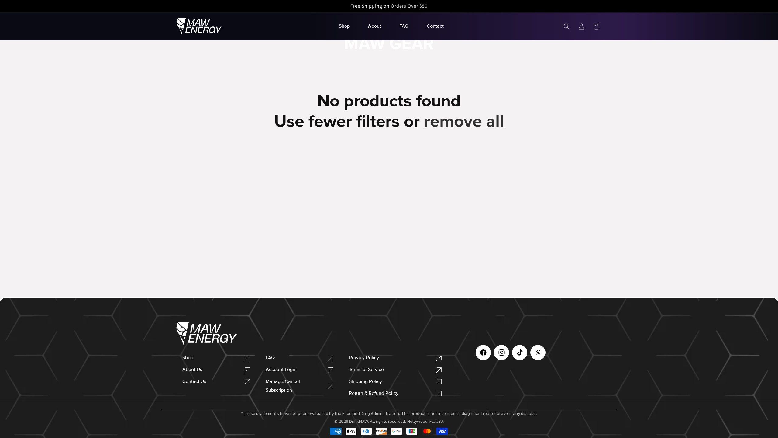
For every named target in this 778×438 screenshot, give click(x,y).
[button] (566, 26)
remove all (464, 121)
